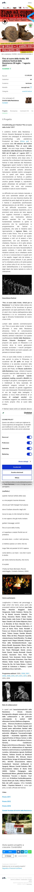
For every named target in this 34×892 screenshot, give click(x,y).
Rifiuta (17, 477)
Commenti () (24, 111)
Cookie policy (24, 879)
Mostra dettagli (23, 461)
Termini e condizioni (15, 879)
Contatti (5, 103)
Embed (8, 856)
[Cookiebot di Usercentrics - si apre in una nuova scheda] (24, 413)
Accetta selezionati (17, 472)
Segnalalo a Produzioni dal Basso (12, 868)
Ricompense (13, 111)
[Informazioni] (31, 87)
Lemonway (29, 884)
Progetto (4, 111)
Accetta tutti (17, 467)
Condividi (5, 69)
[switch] (29, 442)
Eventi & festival (27, 91)
